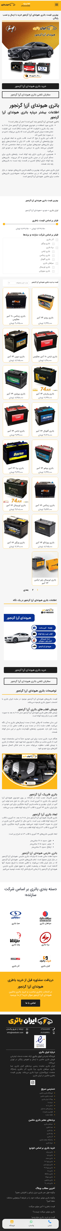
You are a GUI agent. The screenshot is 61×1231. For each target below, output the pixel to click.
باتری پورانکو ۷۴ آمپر (45, 542)
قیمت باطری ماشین (46, 1096)
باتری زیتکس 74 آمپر (45, 505)
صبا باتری (16, 923)
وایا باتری (16, 944)
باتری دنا (50, 1171)
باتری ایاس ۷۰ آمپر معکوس (45, 356)
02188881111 (25, 5)
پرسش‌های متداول (47, 1109)
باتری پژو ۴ (48, 1168)
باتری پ (50, 1164)
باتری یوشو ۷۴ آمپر (45, 468)
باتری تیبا (50, 1155)
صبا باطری (49, 1127)
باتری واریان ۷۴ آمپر (45, 394)
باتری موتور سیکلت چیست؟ (44, 1211)
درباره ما (50, 1102)
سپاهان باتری (45, 923)
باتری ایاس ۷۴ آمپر (16, 431)
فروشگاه (12, 1225)
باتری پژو (50, 1161)
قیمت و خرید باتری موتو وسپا (43, 1217)
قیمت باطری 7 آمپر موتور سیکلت (42, 1206)
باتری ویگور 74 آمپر (16, 542)
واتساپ (31, 1225)
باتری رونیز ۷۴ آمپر (45, 317)
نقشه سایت (49, 1115)
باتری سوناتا (49, 1177)
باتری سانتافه (49, 1174)
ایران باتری (54, 210)
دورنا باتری (49, 1143)
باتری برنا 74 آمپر (16, 468)
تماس (50, 1225)
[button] (56, 4)
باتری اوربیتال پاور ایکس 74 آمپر (45, 581)
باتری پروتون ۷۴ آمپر (16, 394)
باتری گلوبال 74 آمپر (45, 431)
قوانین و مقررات (48, 1112)
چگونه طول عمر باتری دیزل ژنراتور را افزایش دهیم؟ (35, 1192)
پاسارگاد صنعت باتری (46, 1140)
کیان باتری (45, 966)
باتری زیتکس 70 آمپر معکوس (16, 317)
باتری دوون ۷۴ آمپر (16, 356)
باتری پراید (49, 1152)
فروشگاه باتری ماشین (46, 1093)
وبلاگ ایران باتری (47, 1099)
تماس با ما (31, 1003)
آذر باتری (15, 966)
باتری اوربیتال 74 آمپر (16, 505)
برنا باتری (45, 944)
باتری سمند (49, 1158)
